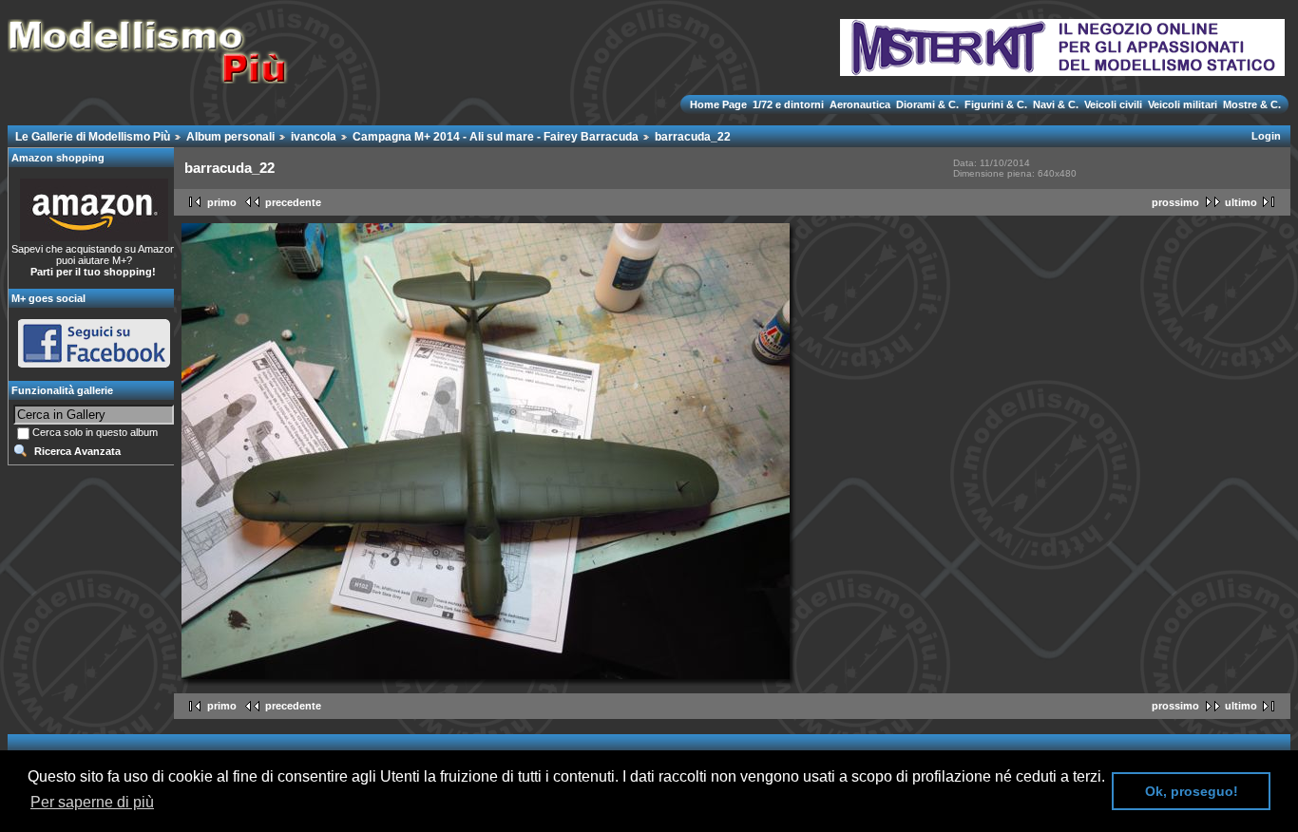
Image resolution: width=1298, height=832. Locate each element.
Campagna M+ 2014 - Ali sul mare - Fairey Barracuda (496, 136)
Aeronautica (860, 104)
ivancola (313, 136)
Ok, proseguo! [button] (1191, 791)
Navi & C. (1055, 104)
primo (222, 202)
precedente (293, 202)
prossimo (1175, 202)
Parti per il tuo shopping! (93, 271)
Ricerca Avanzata (77, 451)
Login (1266, 136)
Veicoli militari (1182, 104)
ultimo (1241, 202)
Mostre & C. (1250, 104)
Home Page (720, 104)
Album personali (230, 136)
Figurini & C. (996, 104)
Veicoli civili (1113, 104)
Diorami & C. (927, 104)
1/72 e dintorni (788, 104)
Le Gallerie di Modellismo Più (92, 136)
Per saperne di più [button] (92, 802)
